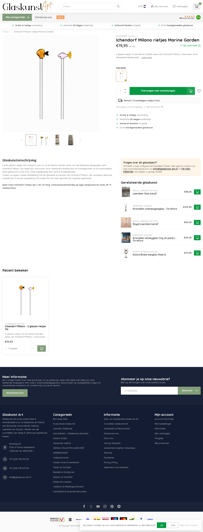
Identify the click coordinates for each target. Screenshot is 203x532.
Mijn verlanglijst (162, 433)
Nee (173, 525)
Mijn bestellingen (163, 423)
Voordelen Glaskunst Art (116, 423)
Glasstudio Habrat (62, 443)
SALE (60, 17)
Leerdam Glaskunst (62, 428)
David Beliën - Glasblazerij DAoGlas (70, 433)
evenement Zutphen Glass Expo (119, 448)
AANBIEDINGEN (60, 452)
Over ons (108, 438)
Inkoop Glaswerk (112, 443)
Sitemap (108, 452)
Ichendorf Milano (125, 36)
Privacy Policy (111, 462)
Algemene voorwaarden (116, 467)
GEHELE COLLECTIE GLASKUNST (68, 448)
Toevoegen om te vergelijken (129, 107)
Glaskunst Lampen (62, 481)
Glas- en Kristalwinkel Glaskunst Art (121, 419)
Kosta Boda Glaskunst (64, 423)
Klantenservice (43, 17)
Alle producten (162, 443)
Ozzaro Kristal (60, 438)
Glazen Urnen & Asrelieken (66, 462)
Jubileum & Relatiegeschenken (68, 486)
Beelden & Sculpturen (64, 472)
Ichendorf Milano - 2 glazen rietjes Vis (25, 328)
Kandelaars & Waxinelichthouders (69, 491)
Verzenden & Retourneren (117, 428)
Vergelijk (12, 348)
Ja (161, 525)
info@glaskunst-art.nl (165, 168)
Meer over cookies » (189, 525)
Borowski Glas (60, 419)
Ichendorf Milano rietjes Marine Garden (34, 31)
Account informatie (164, 419)
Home (5, 31)
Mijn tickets (160, 428)
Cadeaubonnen (61, 457)
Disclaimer (109, 457)
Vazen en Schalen (62, 467)
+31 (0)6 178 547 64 (19, 459)
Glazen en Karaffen (63, 477)
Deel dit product (153, 107)
